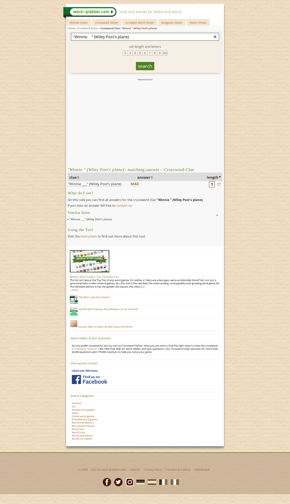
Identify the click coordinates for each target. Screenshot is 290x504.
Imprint (135, 469)
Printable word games (84, 419)
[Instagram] (128, 482)
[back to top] (217, 215)
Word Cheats (198, 22)
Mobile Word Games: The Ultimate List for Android (108, 309)
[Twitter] (117, 482)
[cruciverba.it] (173, 482)
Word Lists (78, 429)
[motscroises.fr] (162, 482)
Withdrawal (202, 469)
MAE (135, 183)
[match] (219, 184)
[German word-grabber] (139, 482)
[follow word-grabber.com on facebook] (89, 379)
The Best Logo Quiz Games (94, 297)
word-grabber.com (114, 469)
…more (74, 290)
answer (143, 177)
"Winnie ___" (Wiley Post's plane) (94, 183)
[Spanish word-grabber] (150, 482)
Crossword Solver (106, 22)
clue (73, 177)
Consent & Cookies (178, 469)
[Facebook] (105, 482)
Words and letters (82, 435)
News (75, 413)
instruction (88, 236)
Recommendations (83, 422)
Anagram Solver (172, 22)
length (212, 177)
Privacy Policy (153, 469)
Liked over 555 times (85, 370)
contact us (124, 205)
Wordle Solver (79, 22)
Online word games (83, 416)
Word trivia (78, 432)
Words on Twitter (82, 438)
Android (76, 403)
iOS (74, 406)
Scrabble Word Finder (139, 22)
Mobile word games (83, 409)
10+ (165, 53)
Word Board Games (83, 426)
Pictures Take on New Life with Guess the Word (105, 326)
